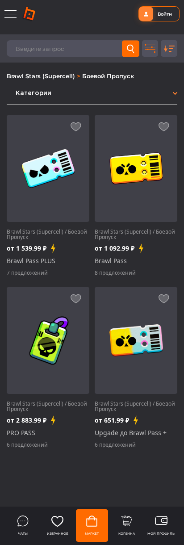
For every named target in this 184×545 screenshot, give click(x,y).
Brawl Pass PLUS (31, 261)
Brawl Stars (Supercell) (42, 76)
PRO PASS (21, 433)
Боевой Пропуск (108, 76)
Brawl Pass (111, 261)
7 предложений (27, 273)
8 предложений (115, 273)
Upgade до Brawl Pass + (131, 433)
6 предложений (27, 445)
